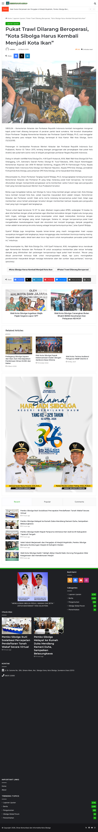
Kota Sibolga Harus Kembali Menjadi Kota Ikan (31, 269)
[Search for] (95, 4)
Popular (47, 502)
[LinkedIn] (27, 56)
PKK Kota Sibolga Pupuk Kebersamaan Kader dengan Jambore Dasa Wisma (48, 357)
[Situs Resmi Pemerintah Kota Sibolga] (17, 3)
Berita (71, 598)
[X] (21, 56)
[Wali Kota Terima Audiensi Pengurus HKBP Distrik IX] (79, 345)
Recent (17, 502)
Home (9, 18)
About (4, 790)
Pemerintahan (74, 610)
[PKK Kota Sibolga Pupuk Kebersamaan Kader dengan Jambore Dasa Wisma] (49, 345)
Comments (79, 502)
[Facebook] (16, 56)
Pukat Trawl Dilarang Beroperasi (73, 269)
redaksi (12, 49)
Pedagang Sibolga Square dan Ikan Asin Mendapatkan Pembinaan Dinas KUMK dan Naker (18, 359)
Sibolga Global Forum (77, 606)
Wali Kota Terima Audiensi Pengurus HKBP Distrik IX (77, 357)
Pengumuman (74, 602)
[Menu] (3, 4)
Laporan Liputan (19, 18)
